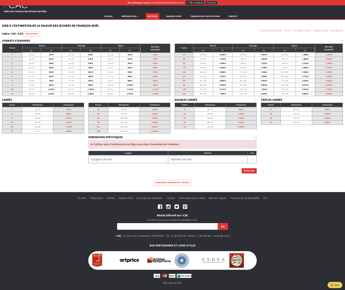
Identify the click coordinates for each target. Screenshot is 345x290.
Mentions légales (218, 198)
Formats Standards (270, 30)
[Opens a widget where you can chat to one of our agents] (334, 285)
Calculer (250, 171)
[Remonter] (342, 40)
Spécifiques (337, 30)
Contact (233, 16)
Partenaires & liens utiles (192, 198)
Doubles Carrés (302, 30)
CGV (265, 198)
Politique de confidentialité (245, 198)
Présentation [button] (129, 16)
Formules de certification (205, 16)
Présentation (96, 198)
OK (223, 226)
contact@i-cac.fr (221, 235)
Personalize (211, 3)
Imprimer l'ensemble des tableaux (173, 182)
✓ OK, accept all (195, 2)
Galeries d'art (174, 16)
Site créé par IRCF (172, 282)
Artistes (152, 16)
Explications (32, 34)
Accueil (108, 16)
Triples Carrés (320, 30)
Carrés (287, 30)
